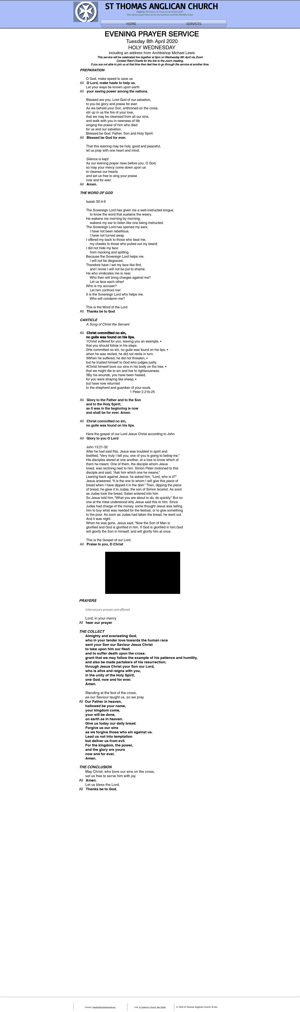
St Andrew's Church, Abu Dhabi (152, 1007)
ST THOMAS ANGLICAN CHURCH (161, 5)
